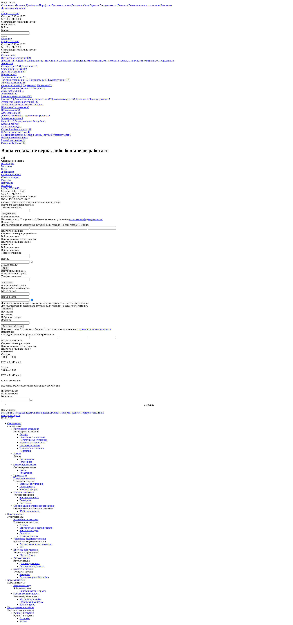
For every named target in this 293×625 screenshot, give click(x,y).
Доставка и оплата (61, 5)
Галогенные (29, 66)
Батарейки (7, 121)
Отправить (7, 282)
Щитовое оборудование (15, 107)
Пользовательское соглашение (144, 5)
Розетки (7, 99)
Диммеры (82, 99)
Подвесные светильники (29, 60)
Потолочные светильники (60, 60)
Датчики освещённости (37, 115)
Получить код (8, 214)
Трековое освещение (13, 77)
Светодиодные (11, 66)
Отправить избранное (12, 326)
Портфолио (45, 5)
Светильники (14, 423)
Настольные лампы (118, 60)
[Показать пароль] (31, 261)
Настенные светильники (91, 60)
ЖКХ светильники (12, 91)
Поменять (6, 309)
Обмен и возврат (10, 177)
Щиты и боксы (10, 110)
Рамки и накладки (63, 99)
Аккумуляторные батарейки (30, 121)
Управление (18, 71)
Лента (6, 71)
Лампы (7, 63)
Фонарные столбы (11, 85)
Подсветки (166, 60)
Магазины (20, 5)
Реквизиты (166, 5)
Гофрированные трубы (39, 135)
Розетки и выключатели (16, 96)
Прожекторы (8, 74)
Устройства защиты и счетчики (19, 102)
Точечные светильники (144, 60)
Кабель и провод (11, 126)
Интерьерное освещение (16, 58)
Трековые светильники (14, 80)
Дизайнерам (32, 5)
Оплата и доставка (11, 174)
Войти (5, 268)
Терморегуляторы (100, 99)
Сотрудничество (108, 5)
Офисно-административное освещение (23, 88)
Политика (123, 5)
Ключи (20, 143)
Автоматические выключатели (18, 104)
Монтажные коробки (13, 135)
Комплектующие (58, 80)
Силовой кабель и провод (16, 129)
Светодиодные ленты (14, 69)
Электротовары (15, 514)
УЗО (40, 104)
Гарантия (94, 5)
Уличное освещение (13, 82)
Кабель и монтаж (16, 580)
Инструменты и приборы (20, 607)
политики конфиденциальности (86, 219)
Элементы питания (12, 118)
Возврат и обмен (80, 5)
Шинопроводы (38, 80)
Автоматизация (10, 113)
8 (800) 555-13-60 (10, 13)
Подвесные (29, 85)
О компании (7, 5)
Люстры (7, 60)
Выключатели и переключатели (33, 99)
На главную (7, 163)
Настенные (44, 85)
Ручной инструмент (13, 140)
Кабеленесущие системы (15, 132)
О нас (4, 169)
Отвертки (7, 143)
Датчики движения (12, 115)
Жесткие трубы (62, 135)
